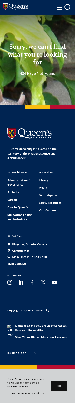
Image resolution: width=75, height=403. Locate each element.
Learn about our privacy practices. (26, 392)
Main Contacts (17, 263)
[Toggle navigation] (60, 7)
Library (43, 180)
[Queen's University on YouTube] (54, 283)
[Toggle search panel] (68, 8)
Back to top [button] (17, 353)
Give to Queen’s (18, 207)
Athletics (13, 192)
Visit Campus (47, 210)
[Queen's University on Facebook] (32, 283)
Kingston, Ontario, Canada (29, 244)
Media (43, 187)
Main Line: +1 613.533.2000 (30, 257)
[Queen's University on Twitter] (43, 283)
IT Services (46, 172)
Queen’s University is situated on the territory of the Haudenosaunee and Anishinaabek (32, 153)
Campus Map (21, 250)
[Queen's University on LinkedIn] (21, 283)
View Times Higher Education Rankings (41, 337)
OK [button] (59, 386)
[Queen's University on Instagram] (10, 283)
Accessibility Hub (19, 172)
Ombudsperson (49, 195)
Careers (13, 200)
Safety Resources (50, 203)
